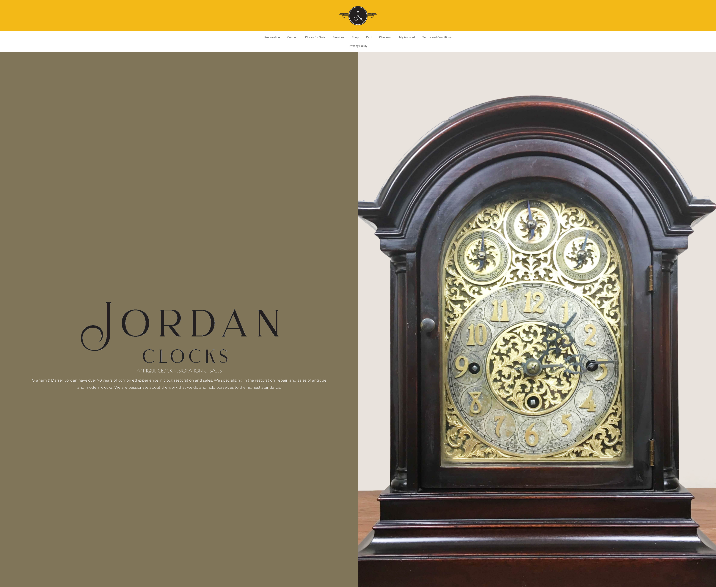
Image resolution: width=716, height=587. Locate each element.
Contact (292, 37)
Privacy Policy (358, 46)
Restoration (272, 37)
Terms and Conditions (437, 37)
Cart (369, 37)
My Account (407, 37)
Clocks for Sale (315, 37)
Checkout (385, 37)
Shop (355, 37)
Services (338, 37)
